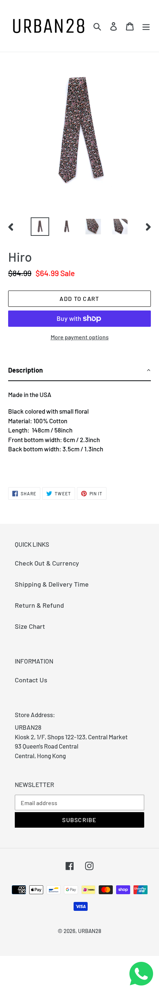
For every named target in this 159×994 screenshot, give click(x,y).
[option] (40, 227)
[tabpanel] (79, 427)
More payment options (80, 336)
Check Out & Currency (47, 563)
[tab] (79, 370)
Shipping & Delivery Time (52, 584)
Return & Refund (39, 605)
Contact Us (31, 680)
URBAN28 (89, 930)
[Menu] (146, 25)
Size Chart (30, 626)
